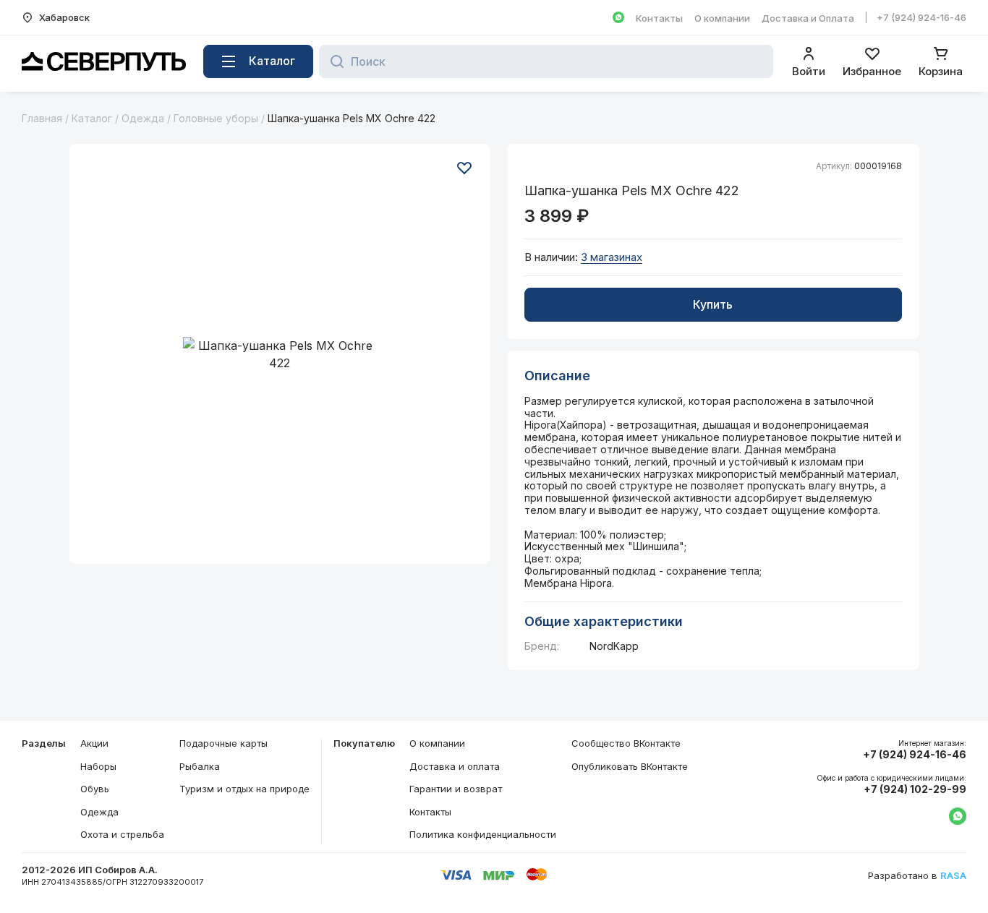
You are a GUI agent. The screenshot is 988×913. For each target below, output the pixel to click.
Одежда (143, 118)
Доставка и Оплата (808, 18)
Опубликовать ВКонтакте (629, 766)
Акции (94, 743)
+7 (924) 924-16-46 (921, 17)
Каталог (92, 118)
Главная (42, 118)
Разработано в (917, 875)
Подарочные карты (223, 743)
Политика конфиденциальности (482, 834)
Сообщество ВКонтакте (626, 743)
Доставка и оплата (454, 766)
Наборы (98, 766)
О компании (722, 18)
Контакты (659, 18)
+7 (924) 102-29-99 (915, 789)
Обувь (94, 788)
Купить (713, 304)
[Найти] (333, 61)
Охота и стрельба (122, 834)
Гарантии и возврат (455, 788)
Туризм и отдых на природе (244, 788)
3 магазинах (611, 257)
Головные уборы (216, 118)
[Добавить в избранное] (464, 168)
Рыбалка (199, 766)
